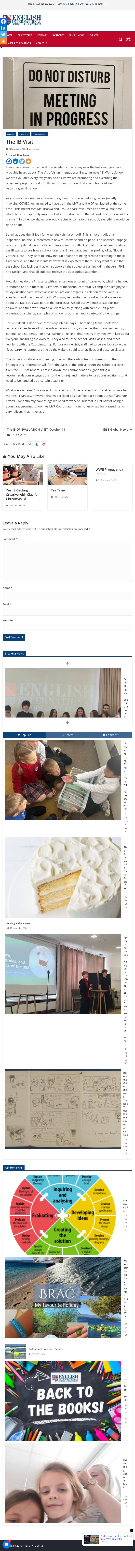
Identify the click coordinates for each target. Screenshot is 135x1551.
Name (7, 588)
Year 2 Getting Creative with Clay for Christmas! (22, 494)
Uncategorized (39, 134)
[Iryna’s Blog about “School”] (63, 1483)
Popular (26, 735)
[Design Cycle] (63, 1215)
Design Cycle (125, 1205)
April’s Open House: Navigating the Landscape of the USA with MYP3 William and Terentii (126, 991)
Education (23, 134)
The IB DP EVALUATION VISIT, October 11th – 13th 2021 (36, 432)
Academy (58, 35)
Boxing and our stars (18, 923)
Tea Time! (58, 490)
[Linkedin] (15, 161)
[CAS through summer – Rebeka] (15, 1351)
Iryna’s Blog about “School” (125, 1473)
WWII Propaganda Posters (109, 471)
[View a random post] (128, 39)
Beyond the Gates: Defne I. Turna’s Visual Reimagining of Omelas (125, 1103)
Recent (69, 735)
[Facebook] (9, 161)
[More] (28, 161)
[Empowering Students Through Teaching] (63, 708)
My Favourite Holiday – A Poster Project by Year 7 (126, 1290)
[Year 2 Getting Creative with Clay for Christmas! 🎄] (23, 467)
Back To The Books (126, 1390)
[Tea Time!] (68, 467)
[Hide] (1, 47)
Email (7, 604)
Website (8, 620)
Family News (76, 35)
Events (93, 35)
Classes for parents (18, 43)
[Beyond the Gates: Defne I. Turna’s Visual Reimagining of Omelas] (63, 1109)
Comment (10, 539)
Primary (42, 35)
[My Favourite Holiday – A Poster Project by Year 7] (63, 1299)
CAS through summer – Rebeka (46, 1349)
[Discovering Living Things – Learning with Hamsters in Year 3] (63, 780)
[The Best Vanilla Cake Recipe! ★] (63, 877)
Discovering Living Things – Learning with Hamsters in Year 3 (126, 776)
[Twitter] (22, 161)
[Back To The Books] (63, 1401)
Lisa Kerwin (34, 148)
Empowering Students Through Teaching (126, 698)
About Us (41, 43)
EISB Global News (115, 429)
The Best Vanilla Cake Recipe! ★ (125, 868)
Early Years (25, 35)
